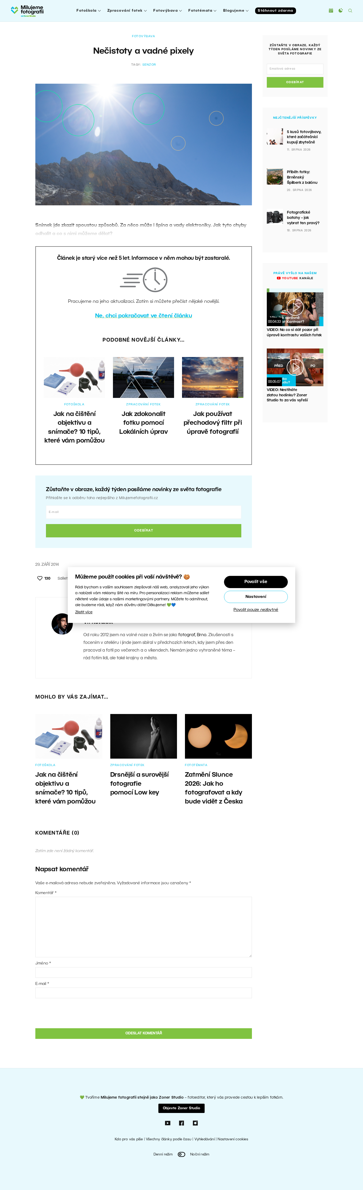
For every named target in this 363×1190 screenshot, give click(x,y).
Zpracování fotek (125, 10)
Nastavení (256, 597)
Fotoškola (87, 10)
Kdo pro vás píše (129, 1139)
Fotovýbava (165, 10)
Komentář (46, 893)
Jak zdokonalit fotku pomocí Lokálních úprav (143, 423)
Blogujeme (234, 10)
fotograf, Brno (192, 635)
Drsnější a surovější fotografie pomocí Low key (139, 784)
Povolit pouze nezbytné (256, 610)
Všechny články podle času (168, 1139)
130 (47, 578)
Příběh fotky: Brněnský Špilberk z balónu (302, 177)
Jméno (43, 963)
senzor (149, 64)
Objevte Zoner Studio (181, 1108)
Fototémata (200, 10)
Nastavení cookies (233, 1139)
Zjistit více (83, 612)
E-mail (42, 984)
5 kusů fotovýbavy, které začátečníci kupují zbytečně (304, 137)
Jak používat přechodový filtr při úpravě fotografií (213, 423)
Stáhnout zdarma (275, 10)
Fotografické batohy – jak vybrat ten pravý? (303, 218)
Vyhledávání (205, 1139)
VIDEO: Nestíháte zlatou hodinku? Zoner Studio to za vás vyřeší (287, 395)
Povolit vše (255, 582)
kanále (297, 278)
